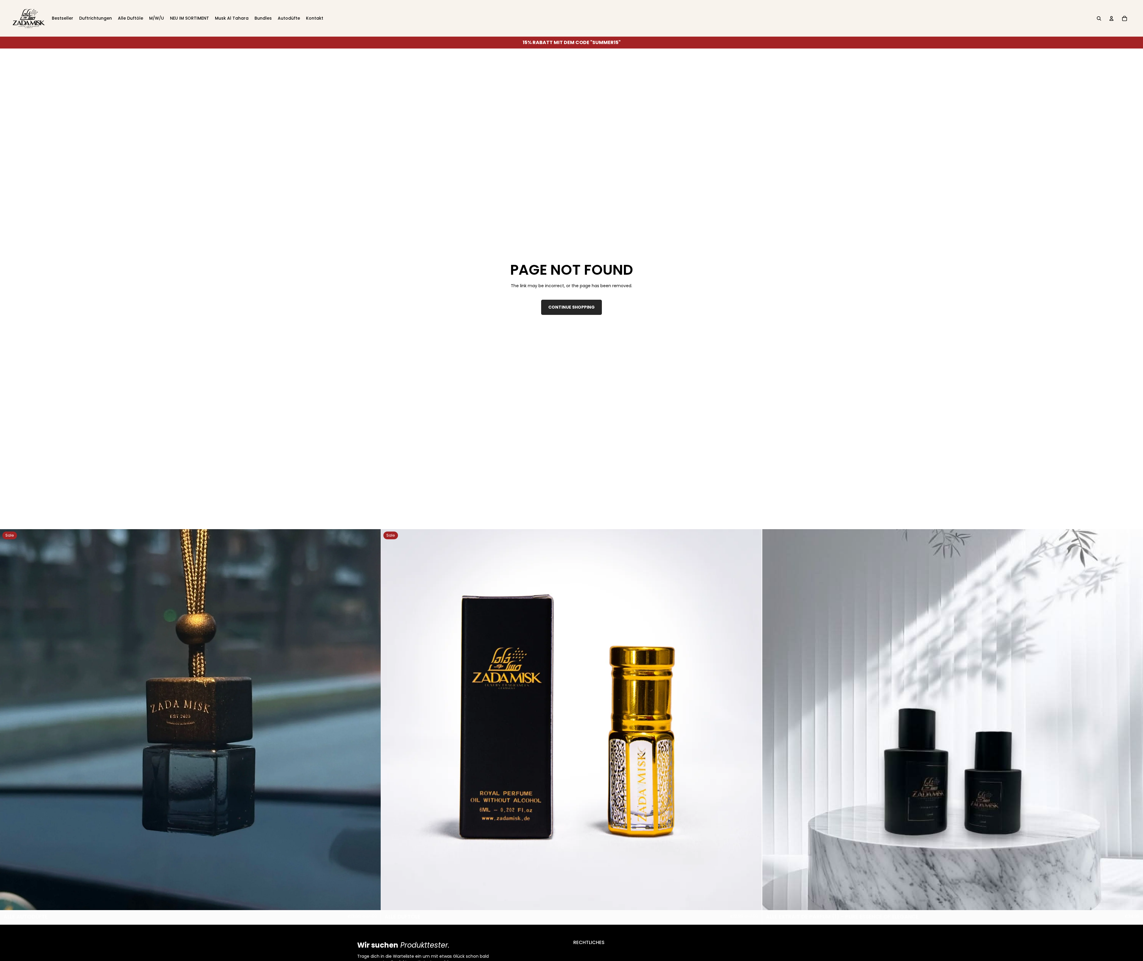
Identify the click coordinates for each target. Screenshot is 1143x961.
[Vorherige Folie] (9, 719)
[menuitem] (62, 18)
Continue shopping (571, 307)
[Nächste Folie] (372, 719)
